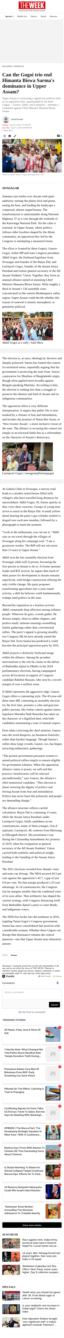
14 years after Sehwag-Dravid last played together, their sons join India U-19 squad (41, 1256)
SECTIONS (4, 7)
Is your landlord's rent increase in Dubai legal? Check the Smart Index (40, 1308)
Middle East (22, 16)
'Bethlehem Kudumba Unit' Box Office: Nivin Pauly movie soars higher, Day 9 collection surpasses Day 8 (41, 1271)
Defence (34, 16)
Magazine (7, 66)
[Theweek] (32, 5)
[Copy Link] (15, 136)
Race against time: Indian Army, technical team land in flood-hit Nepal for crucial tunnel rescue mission (40, 1244)
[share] (4, 136)
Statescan (19, 66)
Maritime (53, 16)
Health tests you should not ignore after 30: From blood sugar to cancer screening (41, 1295)
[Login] (57, 8)
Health (43, 16)
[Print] (9, 136)
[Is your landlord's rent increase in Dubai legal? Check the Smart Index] (11, 1309)
